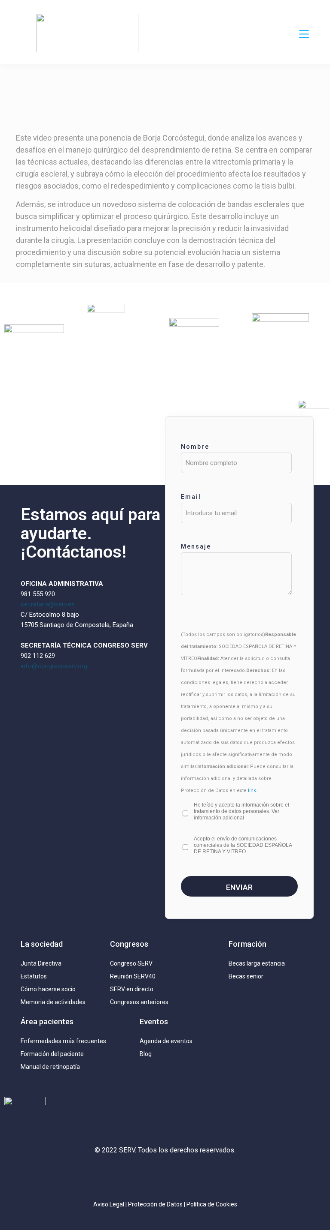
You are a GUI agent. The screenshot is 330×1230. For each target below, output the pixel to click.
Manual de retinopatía (50, 1066)
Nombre (195, 446)
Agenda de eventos (166, 1041)
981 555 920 (38, 594)
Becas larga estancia (257, 963)
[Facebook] (190, 1175)
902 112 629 (38, 656)
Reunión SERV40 (133, 976)
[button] (304, 34)
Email (191, 496)
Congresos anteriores (139, 1002)
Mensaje (196, 546)
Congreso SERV (131, 963)
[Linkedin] (165, 1175)
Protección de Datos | (157, 1204)
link (252, 790)
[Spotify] (215, 1175)
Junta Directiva (41, 963)
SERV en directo (131, 989)
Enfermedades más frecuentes (63, 1041)
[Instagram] (114, 1175)
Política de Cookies (211, 1204)
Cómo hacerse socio (48, 989)
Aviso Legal (108, 1204)
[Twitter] (139, 1175)
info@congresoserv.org (54, 666)
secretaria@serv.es (48, 604)
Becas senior (246, 976)
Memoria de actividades (53, 1002)
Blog (146, 1053)
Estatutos (34, 976)
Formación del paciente (52, 1053)
